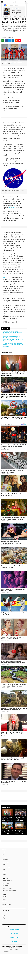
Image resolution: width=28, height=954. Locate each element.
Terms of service (7, 888)
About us (4, 896)
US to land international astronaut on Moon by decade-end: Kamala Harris (12, 332)
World (4, 857)
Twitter (15, 933)
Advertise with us (7, 880)
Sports (4, 864)
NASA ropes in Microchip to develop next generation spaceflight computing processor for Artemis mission (13, 339)
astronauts (11, 208)
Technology (5, 862)
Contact (4, 906)
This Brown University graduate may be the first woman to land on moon (13, 344)
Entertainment (6, 867)
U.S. (3, 923)
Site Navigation (6, 904)
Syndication (5, 885)
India (3, 852)
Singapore (5, 918)
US (3, 854)
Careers (4, 901)
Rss (15, 941)
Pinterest (15, 937)
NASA (4, 277)
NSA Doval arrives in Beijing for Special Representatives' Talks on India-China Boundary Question (13, 373)
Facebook (15, 929)
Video (4, 874)
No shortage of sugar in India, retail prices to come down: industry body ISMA (14, 418)
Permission (5, 883)
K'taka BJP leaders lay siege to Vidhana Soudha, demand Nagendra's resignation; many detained (13, 396)
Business (5, 859)
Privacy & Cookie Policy (9, 890)
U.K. (3, 920)
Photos (4, 872)
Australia (5, 913)
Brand (4, 899)
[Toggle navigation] (2, 2)
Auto (3, 869)
